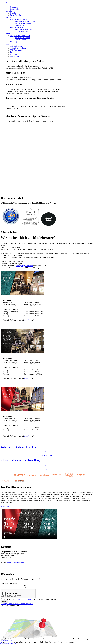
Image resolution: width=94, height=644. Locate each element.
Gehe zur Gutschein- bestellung (19, 446)
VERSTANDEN (6, 641)
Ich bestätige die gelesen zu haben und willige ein (30, 599)
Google (27, 320)
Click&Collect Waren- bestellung (20, 460)
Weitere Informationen (8, 643)
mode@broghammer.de (24, 266)
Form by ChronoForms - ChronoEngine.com (17, 604)
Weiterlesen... (6, 506)
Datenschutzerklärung (24, 599)
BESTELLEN (47, 456)
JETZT (47, 452)
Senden (4, 601)
